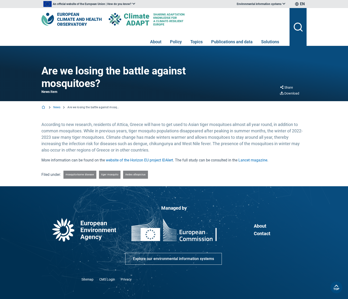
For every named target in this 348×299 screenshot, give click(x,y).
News (56, 107)
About (155, 41)
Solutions (270, 41)
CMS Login (107, 279)
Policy (176, 41)
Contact (262, 233)
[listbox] (89, 4)
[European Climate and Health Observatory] (71, 19)
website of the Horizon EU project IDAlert (139, 160)
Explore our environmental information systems (173, 258)
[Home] (43, 107)
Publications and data (232, 41)
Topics (196, 41)
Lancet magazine (252, 160)
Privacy (126, 279)
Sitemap (87, 279)
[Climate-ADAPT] (156, 19)
